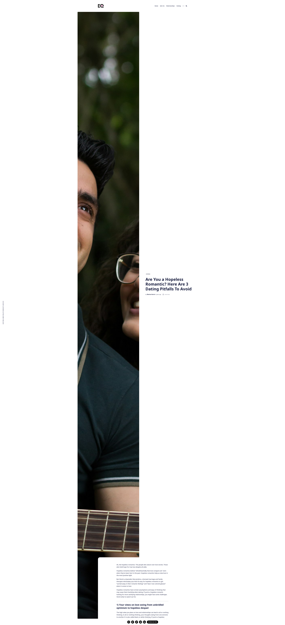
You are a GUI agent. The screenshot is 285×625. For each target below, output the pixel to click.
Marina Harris (151, 294)
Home (156, 6)
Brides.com (130, 581)
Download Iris (152, 622)
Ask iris (162, 6)
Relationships (170, 6)
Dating (179, 6)
